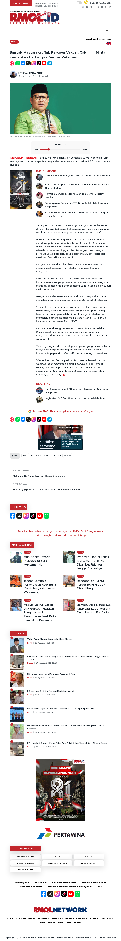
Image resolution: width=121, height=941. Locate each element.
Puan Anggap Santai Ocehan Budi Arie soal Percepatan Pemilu (47, 489)
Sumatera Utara (25, 918)
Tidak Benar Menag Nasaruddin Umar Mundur (49, 639)
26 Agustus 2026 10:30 (45, 695)
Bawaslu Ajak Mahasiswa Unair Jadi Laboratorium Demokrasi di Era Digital (94, 608)
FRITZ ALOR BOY (89, 863)
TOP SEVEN (18, 633)
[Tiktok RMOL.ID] (33, 516)
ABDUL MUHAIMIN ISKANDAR (42, 455)
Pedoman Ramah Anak (93, 882)
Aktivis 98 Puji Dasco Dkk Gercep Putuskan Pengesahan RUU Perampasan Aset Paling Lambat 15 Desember (40, 612)
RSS (100, 886)
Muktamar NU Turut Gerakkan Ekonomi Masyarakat (39, 476)
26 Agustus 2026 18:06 (45, 643)
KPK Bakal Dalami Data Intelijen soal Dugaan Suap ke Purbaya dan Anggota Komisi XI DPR (68, 658)
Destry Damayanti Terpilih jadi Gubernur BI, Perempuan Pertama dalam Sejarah (56, 4)
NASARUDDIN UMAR (25, 869)
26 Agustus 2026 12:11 (45, 677)
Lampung (81, 918)
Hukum (30, 663)
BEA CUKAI (57, 856)
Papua (77, 922)
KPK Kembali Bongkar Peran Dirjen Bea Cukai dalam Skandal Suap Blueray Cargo (67, 743)
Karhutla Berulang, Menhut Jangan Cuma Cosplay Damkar (74, 195)
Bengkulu (44, 918)
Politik (14, 41)
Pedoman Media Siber (64, 882)
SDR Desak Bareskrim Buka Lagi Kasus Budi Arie (51, 674)
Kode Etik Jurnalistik (30, 886)
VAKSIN (67, 455)
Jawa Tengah (47, 922)
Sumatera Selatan (63, 918)
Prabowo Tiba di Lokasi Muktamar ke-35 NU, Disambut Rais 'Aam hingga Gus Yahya (93, 562)
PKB (24, 455)
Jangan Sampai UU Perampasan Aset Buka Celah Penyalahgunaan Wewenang (40, 586)
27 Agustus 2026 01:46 (46, 746)
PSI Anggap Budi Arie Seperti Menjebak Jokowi (50, 691)
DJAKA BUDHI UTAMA (57, 863)
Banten (93, 918)
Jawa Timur (64, 922)
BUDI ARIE (89, 856)
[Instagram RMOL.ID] (26, 516)
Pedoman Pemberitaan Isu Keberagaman (69, 886)
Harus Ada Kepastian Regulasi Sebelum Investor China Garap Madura (77, 186)
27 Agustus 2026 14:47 (45, 712)
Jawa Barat (107, 918)
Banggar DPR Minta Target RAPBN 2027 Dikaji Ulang (91, 584)
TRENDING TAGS (25, 848)
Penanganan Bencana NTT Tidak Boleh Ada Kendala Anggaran (76, 205)
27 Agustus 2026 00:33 (45, 732)
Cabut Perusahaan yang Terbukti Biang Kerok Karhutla (77, 175)
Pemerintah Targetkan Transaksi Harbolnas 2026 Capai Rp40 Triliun (61, 708)
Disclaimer (41, 882)
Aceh (10, 918)
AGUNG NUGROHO (25, 856)
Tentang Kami (22, 882)
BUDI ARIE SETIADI (25, 863)
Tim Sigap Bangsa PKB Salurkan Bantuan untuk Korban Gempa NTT (77, 390)
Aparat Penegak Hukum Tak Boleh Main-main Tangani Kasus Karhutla (76, 214)
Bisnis (29, 712)
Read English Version (98, 39)
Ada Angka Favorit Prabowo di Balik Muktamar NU (37, 560)
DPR (59, 455)
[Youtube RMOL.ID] (40, 516)
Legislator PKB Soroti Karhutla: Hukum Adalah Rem (75, 398)
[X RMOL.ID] (19, 516)
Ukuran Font (60, 144)
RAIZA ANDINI (36, 73)
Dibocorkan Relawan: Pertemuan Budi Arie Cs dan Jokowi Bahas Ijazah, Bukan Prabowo (65, 727)
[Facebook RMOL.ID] (12, 516)
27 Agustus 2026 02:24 (46, 663)
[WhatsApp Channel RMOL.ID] (46, 516)
